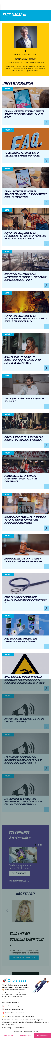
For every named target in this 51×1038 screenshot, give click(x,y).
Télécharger (19, 874)
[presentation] (7, 911)
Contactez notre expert (25, 55)
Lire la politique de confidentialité (13, 1028)
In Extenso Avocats (17, 68)
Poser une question (24, 958)
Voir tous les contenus (17, 881)
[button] (35, 845)
